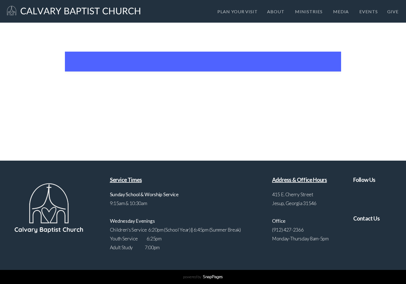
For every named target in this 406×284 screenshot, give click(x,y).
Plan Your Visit (237, 11)
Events (368, 11)
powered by (203, 276)
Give (393, 11)
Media (341, 11)
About (276, 11)
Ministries (309, 11)
